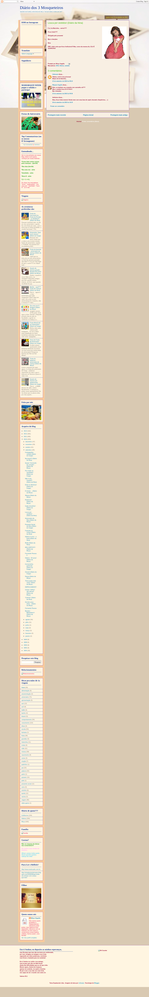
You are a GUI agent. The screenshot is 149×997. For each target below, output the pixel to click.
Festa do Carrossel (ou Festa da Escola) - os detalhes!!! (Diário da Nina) (35, 217)
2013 (25, 431)
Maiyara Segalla (57, 85)
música (23, 751)
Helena (62, 65)
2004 (25, 650)
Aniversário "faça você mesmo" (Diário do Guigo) (35, 234)
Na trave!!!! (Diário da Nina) (31, 459)
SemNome (37, 144)
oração (23, 761)
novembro (28, 444)
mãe (22, 748)
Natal (23, 687)
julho (27, 622)
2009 (25, 639)
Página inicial (88, 115)
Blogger (96, 983)
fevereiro (28, 633)
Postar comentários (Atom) (90, 121)
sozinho (23, 790)
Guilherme (24, 815)
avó (22, 703)
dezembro (28, 441)
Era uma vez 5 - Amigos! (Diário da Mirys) (35, 307)
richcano (81, 983)
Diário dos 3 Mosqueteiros (41, 7)
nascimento (25, 755)
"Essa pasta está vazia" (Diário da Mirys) (30, 582)
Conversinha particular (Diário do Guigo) (29, 566)
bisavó (23, 716)
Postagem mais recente (57, 115)
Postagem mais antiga (119, 115)
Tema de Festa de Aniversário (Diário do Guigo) (35, 341)
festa (23, 735)
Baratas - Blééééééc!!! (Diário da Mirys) (30, 613)
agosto (27, 619)
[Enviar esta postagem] (69, 63)
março (27, 630)
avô (22, 706)
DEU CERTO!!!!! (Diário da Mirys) (30, 549)
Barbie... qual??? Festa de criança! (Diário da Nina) (35, 288)
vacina (23, 796)
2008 (25, 642)
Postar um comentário (57, 106)
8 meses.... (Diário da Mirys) (31, 491)
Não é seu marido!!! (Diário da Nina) (31, 480)
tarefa (23, 793)
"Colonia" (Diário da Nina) (30, 598)
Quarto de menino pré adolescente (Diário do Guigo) (35, 381)
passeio (23, 777)
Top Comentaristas (28, 144)
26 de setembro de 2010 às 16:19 (62, 102)
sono (23, 787)
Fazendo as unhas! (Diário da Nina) (30, 532)
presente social (26, 784)
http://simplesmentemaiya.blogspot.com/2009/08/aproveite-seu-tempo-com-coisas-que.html (31, 875)
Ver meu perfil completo (29, 938)
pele (22, 780)
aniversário (25, 697)
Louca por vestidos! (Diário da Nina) (31, 513)
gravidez (24, 739)
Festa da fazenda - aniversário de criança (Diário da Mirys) (35, 252)
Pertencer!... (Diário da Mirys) (29, 501)
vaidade (67, 65)
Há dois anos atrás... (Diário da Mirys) (30, 603)
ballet (23, 710)
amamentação (26, 694)
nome (23, 758)
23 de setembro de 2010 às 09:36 (62, 93)
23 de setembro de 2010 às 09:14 (62, 81)
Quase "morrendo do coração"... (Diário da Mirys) (30, 465)
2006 (25, 645)
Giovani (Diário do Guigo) (31, 572)
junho (27, 625)
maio (27, 628)
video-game (25, 803)
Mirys (23, 821)
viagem (23, 800)
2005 (25, 648)
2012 (25, 434)
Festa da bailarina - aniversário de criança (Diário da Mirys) (35, 362)
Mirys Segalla (35, 918)
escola (23, 729)
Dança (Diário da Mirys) (30, 577)
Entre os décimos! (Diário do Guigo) (31, 486)
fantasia (24, 732)
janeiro (27, 636)
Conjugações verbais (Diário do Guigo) (30, 454)
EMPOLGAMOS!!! (30, 587)
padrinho (24, 764)
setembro (28, 450)
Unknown (55, 74)
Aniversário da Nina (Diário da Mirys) (30, 520)
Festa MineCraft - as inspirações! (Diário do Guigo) (35, 324)
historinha (24, 742)
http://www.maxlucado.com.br (30, 869)
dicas (23, 726)
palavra (23, 771)
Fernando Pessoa (30, 608)
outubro (28, 447)
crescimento (25, 723)
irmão (23, 745)
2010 (57, 65)
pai (22, 768)
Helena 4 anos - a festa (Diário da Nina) (30, 538)
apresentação (25, 700)
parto (23, 774)
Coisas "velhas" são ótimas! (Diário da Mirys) (30, 592)
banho (23, 713)
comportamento (26, 719)
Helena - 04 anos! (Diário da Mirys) (30, 559)
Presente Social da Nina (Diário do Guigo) (30, 526)
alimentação (25, 690)
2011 (25, 436)
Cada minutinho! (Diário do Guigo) (30, 507)
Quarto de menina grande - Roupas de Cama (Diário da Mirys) (35, 270)
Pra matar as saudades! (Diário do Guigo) (29, 473)
